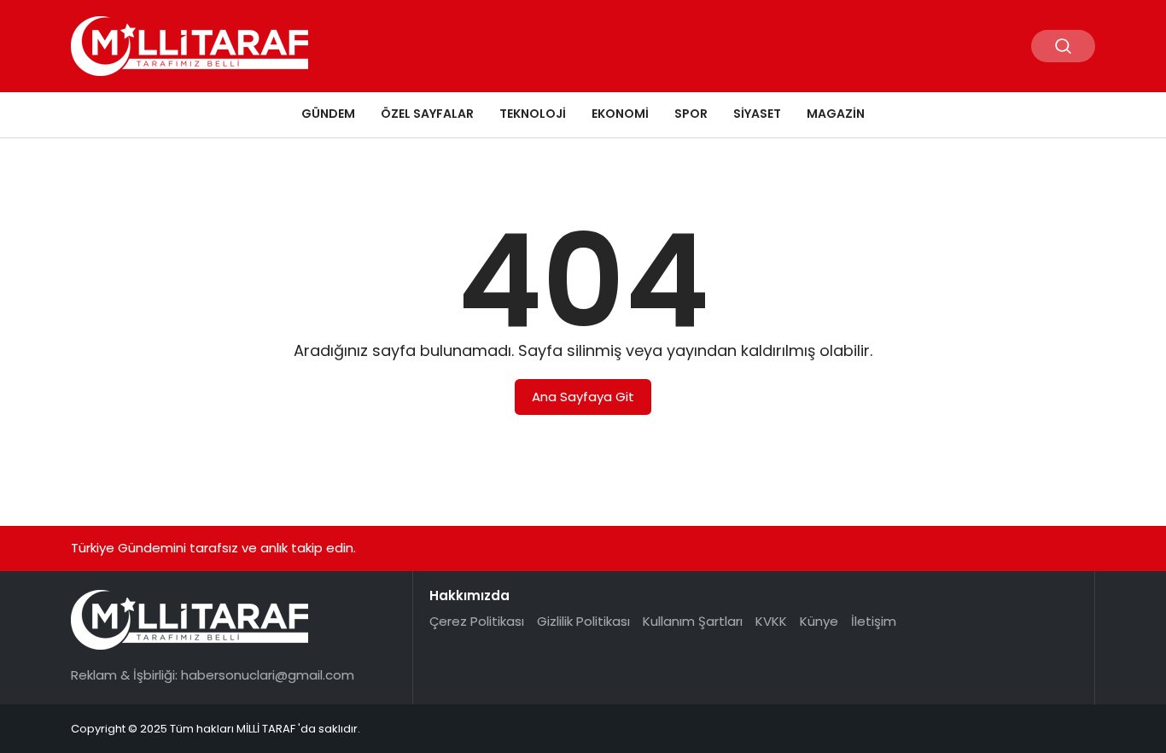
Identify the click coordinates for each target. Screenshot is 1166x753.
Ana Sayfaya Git (583, 397)
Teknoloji (532, 113)
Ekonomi (620, 113)
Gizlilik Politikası (583, 621)
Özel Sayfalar (427, 113)
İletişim (873, 621)
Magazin (836, 113)
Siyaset (757, 113)
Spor (691, 113)
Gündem (328, 113)
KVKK (771, 621)
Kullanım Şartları (693, 621)
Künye (819, 621)
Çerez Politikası (476, 621)
